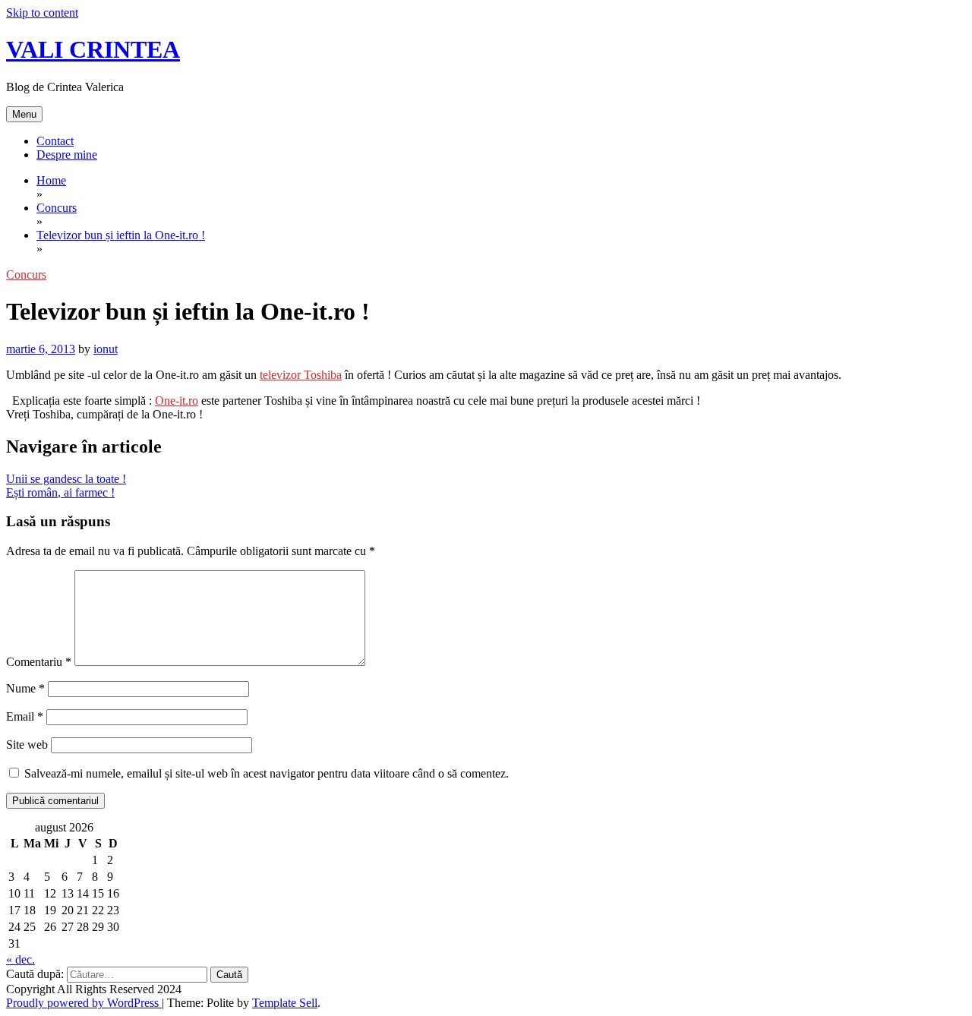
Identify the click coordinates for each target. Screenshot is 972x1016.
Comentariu (38, 661)
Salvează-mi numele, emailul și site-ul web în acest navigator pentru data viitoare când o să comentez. (266, 773)
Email (24, 716)
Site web (27, 744)
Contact (55, 140)
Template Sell (284, 1002)
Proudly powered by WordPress (84, 1002)
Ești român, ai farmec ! (60, 492)
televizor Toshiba (301, 374)
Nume (25, 688)
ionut (105, 348)
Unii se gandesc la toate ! (66, 478)
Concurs (26, 274)
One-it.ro (176, 400)
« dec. (20, 959)
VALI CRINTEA (93, 49)
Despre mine (66, 154)
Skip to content (42, 12)
